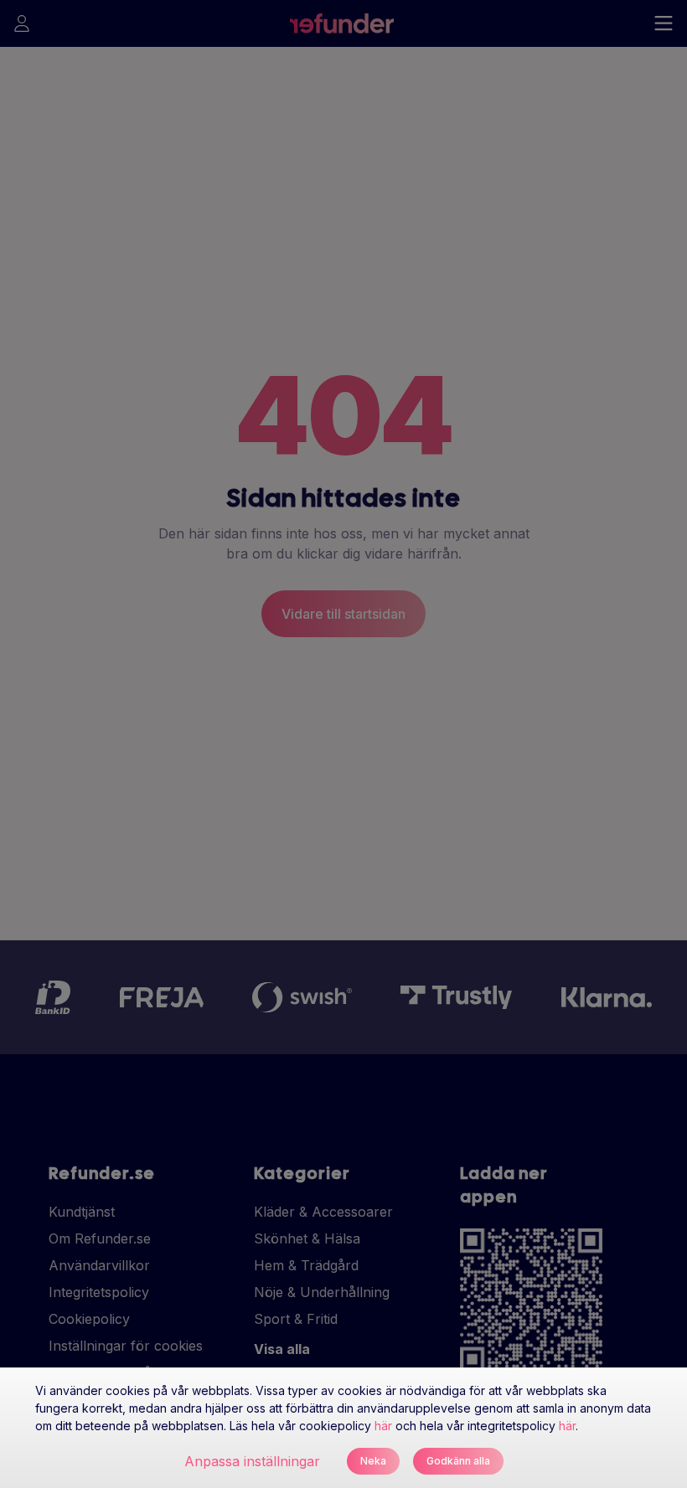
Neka (373, 1461)
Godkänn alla (458, 1461)
